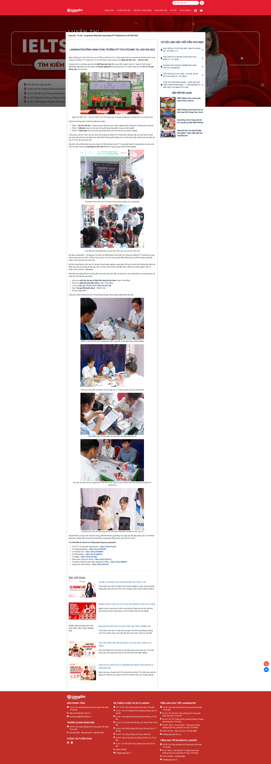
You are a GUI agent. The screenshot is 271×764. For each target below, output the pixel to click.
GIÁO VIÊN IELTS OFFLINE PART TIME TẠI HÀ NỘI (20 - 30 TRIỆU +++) (182, 49)
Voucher (91, 285)
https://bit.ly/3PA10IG (100, 564)
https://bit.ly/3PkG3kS (97, 549)
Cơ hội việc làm (123, 10)
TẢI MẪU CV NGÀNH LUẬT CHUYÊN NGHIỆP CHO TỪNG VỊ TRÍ (122, 582)
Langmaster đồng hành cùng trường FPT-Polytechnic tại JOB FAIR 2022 (111, 36)
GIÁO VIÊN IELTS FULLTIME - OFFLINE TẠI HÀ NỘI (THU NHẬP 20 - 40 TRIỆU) (180, 75)
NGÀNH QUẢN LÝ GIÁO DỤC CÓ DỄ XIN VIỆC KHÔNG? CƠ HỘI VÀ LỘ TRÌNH (127, 604)
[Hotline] (266, 664)
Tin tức (173, 10)
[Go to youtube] (201, 10)
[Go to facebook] (195, 10)
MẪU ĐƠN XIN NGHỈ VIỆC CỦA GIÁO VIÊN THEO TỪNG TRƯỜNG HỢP (125, 626)
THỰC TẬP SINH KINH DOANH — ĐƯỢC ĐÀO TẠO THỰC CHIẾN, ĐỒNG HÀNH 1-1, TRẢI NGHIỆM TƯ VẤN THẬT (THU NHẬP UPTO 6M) (181, 84)
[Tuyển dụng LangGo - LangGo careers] (75, 10)
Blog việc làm (161, 10)
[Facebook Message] (266, 670)
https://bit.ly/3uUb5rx (89, 557)
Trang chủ (109, 10)
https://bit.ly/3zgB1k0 (94, 554)
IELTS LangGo (185, 10)
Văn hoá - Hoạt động (142, 10)
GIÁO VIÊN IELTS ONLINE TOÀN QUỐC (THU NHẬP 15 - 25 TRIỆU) (179, 58)
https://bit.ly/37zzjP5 (108, 547)
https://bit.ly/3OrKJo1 (103, 559)
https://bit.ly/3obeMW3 (94, 552)
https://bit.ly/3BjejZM (119, 562)
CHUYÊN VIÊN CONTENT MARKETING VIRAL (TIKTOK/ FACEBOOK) (180, 66)
